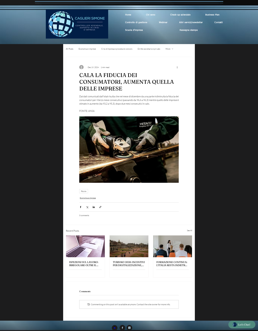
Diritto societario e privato (149, 49)
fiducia (83, 191)
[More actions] (177, 67)
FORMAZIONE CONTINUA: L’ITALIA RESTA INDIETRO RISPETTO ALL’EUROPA (171, 264)
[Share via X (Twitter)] (87, 207)
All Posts (69, 49)
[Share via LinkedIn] (93, 207)
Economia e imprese (87, 49)
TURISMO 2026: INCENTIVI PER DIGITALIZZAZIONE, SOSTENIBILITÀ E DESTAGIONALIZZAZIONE (129, 264)
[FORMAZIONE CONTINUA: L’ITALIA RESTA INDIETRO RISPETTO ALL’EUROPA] (172, 246)
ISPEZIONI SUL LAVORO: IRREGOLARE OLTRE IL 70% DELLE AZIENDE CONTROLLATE (83, 264)
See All (189, 230)
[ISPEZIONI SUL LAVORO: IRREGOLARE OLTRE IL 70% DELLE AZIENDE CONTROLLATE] (85, 246)
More (168, 49)
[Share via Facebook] (80, 207)
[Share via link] (100, 207)
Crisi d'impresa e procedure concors (116, 49)
